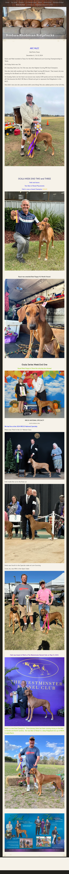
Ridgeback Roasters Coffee (44, 5)
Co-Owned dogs (31, 2)
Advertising (47, 2)
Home (7, 2)
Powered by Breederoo (34, 866)
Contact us (30, 5)
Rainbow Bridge (58, 2)
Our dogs (14, 2)
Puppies (21, 2)
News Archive (20, 5)
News (40, 2)
